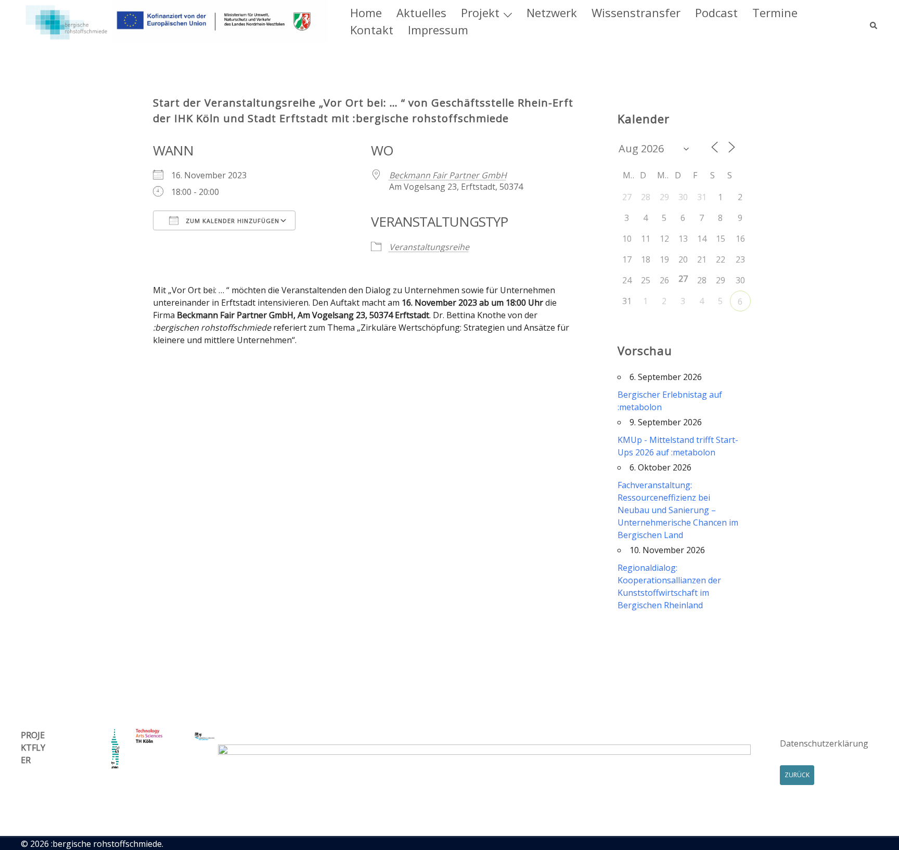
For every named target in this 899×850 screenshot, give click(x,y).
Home (366, 12)
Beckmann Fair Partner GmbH (448, 175)
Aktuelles (421, 12)
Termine (775, 12)
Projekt (480, 12)
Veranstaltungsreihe (429, 247)
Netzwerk (551, 12)
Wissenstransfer (636, 12)
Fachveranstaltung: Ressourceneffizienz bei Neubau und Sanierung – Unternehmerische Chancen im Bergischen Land (678, 510)
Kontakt (371, 29)
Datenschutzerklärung (824, 743)
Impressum (438, 29)
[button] (874, 21)
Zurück (797, 774)
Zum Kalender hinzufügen (231, 221)
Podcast (716, 12)
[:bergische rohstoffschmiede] (174, 21)
